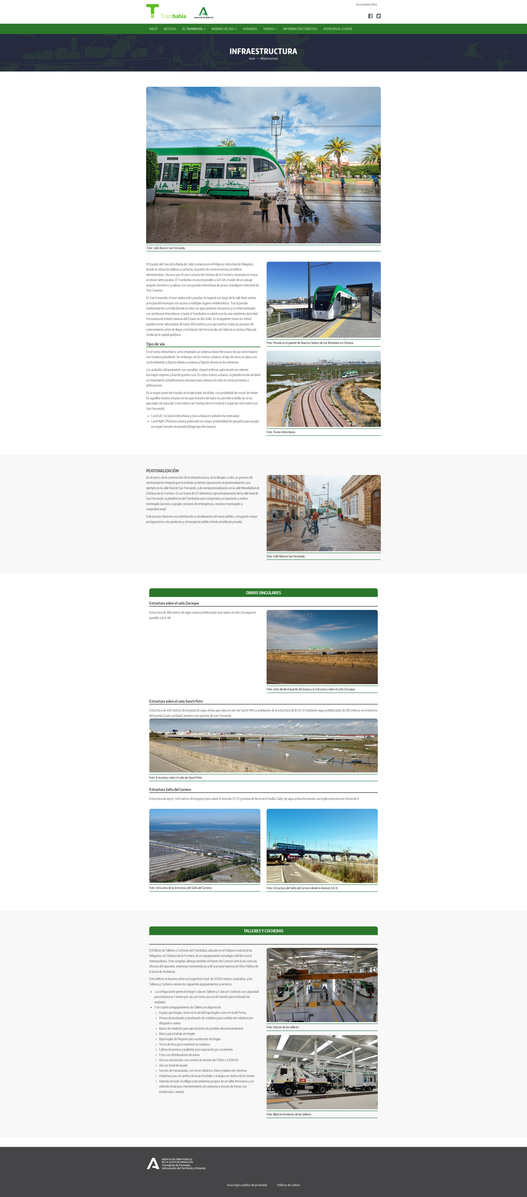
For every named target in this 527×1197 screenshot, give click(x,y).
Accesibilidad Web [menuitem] (366, 4)
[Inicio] (166, 11)
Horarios (250, 29)
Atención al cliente (337, 29)
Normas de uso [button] (223, 29)
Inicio (153, 29)
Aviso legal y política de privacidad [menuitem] (247, 1185)
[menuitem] (155, 29)
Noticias (170, 29)
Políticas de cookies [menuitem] (288, 1185)
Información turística (300, 29)
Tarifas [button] (269, 29)
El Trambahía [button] (192, 29)
